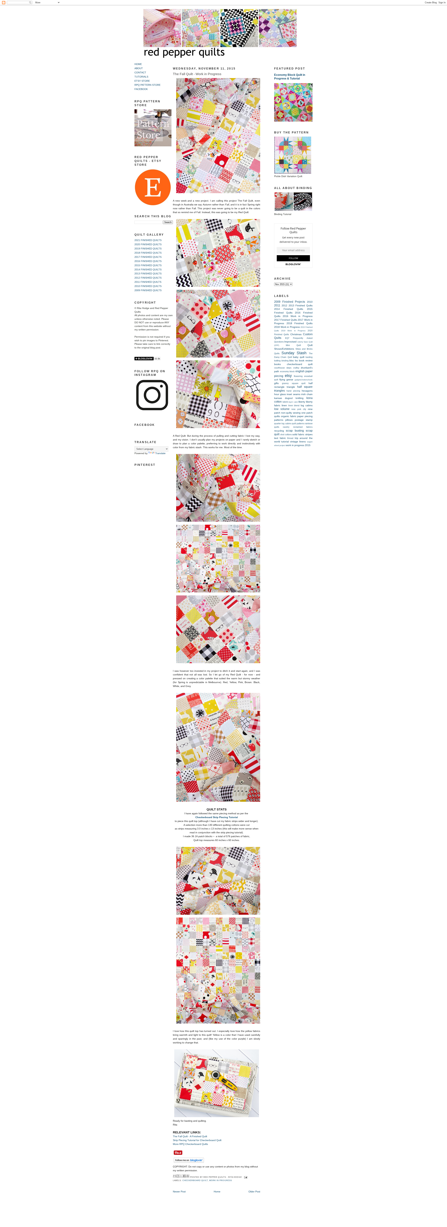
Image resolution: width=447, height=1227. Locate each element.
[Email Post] (245, 1177)
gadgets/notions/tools (304, 380)
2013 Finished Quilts (301, 305)
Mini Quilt (293, 345)
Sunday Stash (294, 353)
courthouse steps (282, 368)
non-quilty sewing (291, 413)
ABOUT (138, 68)
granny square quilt (294, 383)
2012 (284, 305)
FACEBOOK (141, 89)
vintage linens (298, 441)
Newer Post (179, 1191)
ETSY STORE (142, 81)
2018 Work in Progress (287, 327)
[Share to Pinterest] (187, 1176)
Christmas (296, 334)
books (277, 364)
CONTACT (140, 72)
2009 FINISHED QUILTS (148, 290)
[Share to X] (181, 1176)
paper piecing (305, 416)
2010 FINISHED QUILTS (148, 286)
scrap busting (295, 430)
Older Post (254, 1191)
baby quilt (298, 357)
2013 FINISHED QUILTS (148, 273)
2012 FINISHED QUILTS (148, 277)
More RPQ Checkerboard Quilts (190, 1144)
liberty (301, 401)
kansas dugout (283, 398)
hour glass (280, 394)
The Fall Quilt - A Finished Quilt (190, 1136)
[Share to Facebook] (184, 1176)
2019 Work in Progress (293, 331)
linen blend (294, 405)
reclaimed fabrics (303, 427)
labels (285, 402)
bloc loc (293, 360)
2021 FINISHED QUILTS (148, 240)
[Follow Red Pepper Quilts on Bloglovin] (189, 1163)
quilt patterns (298, 423)
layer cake (293, 402)
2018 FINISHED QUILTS (148, 253)
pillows (289, 420)
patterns (278, 420)
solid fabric (298, 434)
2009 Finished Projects (289, 301)
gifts (276, 383)
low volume (282, 408)
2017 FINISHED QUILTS (148, 257)
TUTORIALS (141, 76)
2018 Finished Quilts (300, 323)
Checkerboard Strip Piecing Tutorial (216, 817)
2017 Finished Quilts (285, 320)
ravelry (286, 427)
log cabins (307, 405)
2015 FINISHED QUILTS (148, 265)
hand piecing (293, 391)
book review (306, 360)
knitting (299, 398)
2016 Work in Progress (298, 316)
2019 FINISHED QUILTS (148, 248)
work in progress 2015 (298, 445)
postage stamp (304, 420)
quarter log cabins (282, 423)
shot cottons (286, 434)
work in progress (220, 1180)
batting (277, 360)
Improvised (290, 341)
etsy (288, 375)
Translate (160, 453)
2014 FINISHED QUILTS (148, 269)
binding (285, 360)
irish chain (307, 394)
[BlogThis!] (177, 1176)
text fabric (280, 438)
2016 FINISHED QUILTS (148, 261)
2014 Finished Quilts (288, 309)
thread (290, 438)
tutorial (285, 441)
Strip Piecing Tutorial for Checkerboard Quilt (197, 1140)
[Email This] (174, 1176)
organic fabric (288, 416)
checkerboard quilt (195, 1180)
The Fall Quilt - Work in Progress (197, 74)
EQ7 (287, 338)
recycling (279, 430)
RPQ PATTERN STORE (147, 85)
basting (309, 357)
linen (284, 405)
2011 (277, 305)
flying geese (286, 379)
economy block (287, 371)
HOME (138, 64)
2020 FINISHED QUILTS (148, 244)
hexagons (307, 390)
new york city (298, 409)
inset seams (293, 394)
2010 (310, 302)
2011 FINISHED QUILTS (147, 282)
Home (217, 1191)
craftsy (296, 368)
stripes (309, 434)
